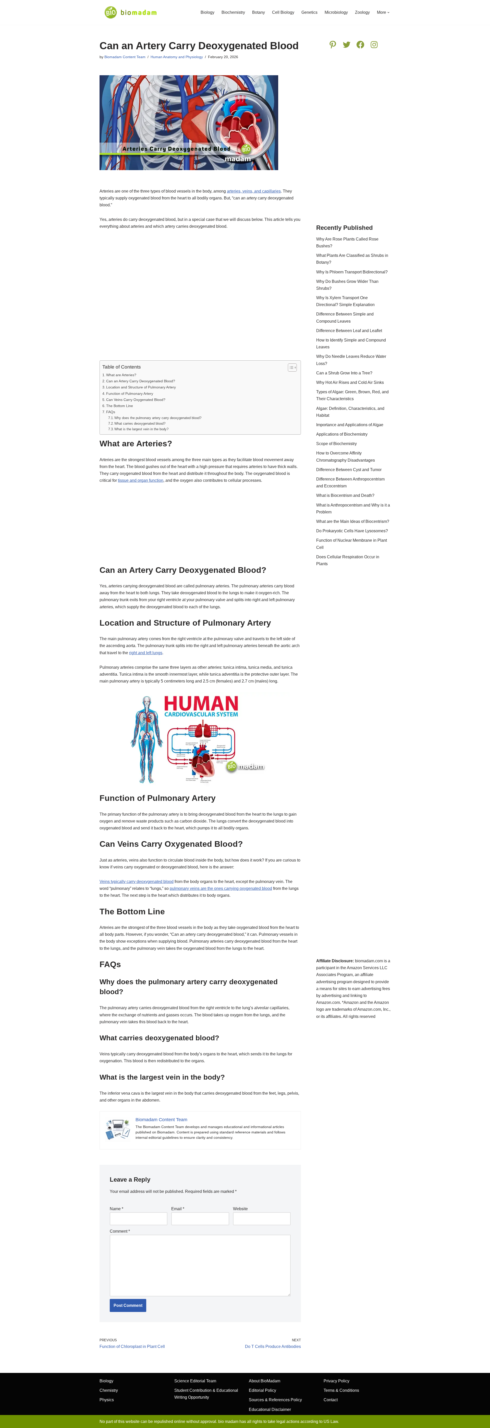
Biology (207, 12)
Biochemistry (233, 12)
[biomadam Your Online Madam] (131, 12)
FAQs (110, 412)
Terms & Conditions (341, 1390)
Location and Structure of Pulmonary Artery (141, 387)
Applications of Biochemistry (342, 434)
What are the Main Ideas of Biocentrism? (352, 521)
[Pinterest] (332, 44)
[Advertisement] (200, 298)
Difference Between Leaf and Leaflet (349, 330)
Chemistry (109, 1390)
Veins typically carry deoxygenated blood (137, 881)
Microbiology (336, 12)
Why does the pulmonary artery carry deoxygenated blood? (157, 418)
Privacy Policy (336, 1381)
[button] (388, 12)
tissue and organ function (140, 480)
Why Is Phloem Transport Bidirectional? (352, 272)
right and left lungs (145, 653)
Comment (120, 1231)
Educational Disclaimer (270, 1409)
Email (177, 1209)
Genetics (309, 12)
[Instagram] (374, 44)
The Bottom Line (119, 406)
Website (240, 1209)
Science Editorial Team (195, 1381)
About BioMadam (264, 1381)
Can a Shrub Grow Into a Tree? (344, 373)
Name (116, 1209)
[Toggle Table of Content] (290, 367)
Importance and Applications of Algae (349, 425)
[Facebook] (360, 44)
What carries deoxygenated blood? (139, 423)
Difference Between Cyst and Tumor (349, 469)
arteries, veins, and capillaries (254, 191)
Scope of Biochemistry (336, 443)
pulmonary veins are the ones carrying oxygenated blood (221, 888)
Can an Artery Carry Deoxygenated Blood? (140, 381)
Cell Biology (283, 12)
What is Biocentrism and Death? (345, 495)
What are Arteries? (121, 375)
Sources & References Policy (275, 1400)
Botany (258, 12)
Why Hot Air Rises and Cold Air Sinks (350, 382)
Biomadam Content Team (124, 57)
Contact (331, 1400)
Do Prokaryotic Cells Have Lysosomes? (352, 531)
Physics (107, 1400)
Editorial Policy (262, 1390)
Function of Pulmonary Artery (129, 393)
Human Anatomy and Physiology (177, 57)
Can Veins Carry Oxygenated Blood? (135, 400)
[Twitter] (346, 44)
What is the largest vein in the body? (141, 429)
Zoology (362, 12)
